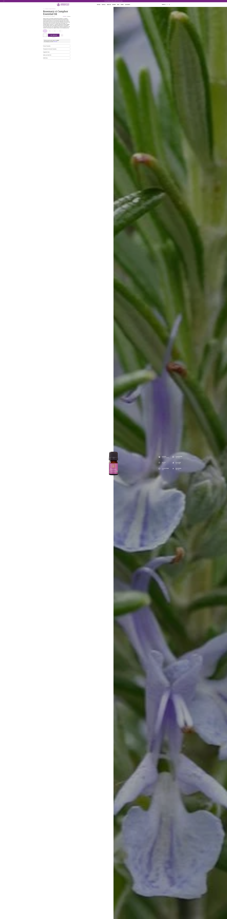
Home (44, 8)
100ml (60, 30)
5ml (45, 30)
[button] (103, 4)
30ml (55, 30)
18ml (50, 30)
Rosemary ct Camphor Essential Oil (50, 8)
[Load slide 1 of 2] (3, 1)
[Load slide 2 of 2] (4, 1)
